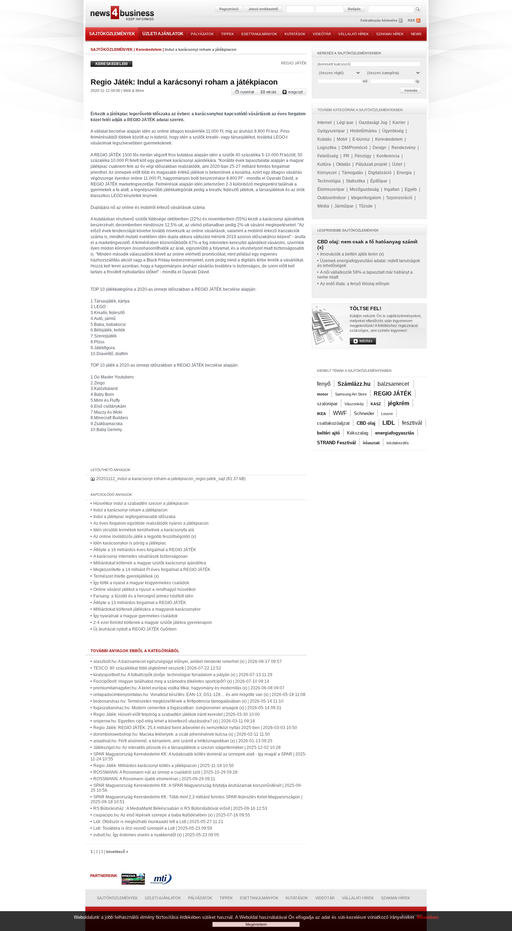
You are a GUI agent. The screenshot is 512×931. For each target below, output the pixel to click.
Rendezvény (403, 147)
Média (323, 206)
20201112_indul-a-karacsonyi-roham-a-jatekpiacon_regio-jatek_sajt (160, 478)
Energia (404, 172)
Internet (324, 122)
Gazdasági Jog (373, 122)
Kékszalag (357, 433)
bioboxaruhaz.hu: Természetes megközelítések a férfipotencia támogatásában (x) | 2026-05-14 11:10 (188, 701)
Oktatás (343, 164)
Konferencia (388, 156)
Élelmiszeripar (330, 189)
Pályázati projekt (371, 164)
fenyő (324, 384)
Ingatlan (391, 189)
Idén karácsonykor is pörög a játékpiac (129, 543)
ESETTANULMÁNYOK (259, 34)
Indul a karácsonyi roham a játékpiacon (130, 510)
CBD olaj (366, 423)
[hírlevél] (381, 20)
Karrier (399, 122)
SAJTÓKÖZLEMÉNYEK (112, 33)
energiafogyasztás (394, 433)
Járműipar (344, 206)
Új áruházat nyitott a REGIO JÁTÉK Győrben (135, 629)
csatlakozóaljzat (333, 423)
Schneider (364, 413)
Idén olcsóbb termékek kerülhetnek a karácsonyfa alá (143, 529)
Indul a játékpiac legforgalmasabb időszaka (134, 516)
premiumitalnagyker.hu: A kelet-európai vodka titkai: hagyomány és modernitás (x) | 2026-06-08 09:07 (189, 688)
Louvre (387, 414)
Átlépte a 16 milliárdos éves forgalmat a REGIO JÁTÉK (144, 549)
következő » (117, 852)
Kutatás (324, 139)
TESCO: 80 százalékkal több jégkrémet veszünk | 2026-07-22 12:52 (157, 668)
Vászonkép (354, 404)
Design (379, 147)
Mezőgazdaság (364, 189)
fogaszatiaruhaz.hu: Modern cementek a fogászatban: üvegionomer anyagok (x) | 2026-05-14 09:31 (187, 707)
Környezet (326, 172)
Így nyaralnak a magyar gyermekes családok (135, 615)
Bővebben (428, 917)
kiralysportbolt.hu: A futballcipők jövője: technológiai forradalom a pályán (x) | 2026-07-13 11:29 (182, 674)
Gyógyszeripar (331, 130)
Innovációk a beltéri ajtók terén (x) (352, 254)
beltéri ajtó (328, 433)
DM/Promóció (354, 147)
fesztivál (412, 423)
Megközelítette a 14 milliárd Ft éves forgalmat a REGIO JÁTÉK (151, 569)
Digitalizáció (379, 172)
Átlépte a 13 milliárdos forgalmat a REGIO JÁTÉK (139, 602)
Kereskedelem (149, 49)
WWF (340, 413)
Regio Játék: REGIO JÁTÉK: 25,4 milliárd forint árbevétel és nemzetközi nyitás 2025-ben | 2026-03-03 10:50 (195, 727)
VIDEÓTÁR (322, 34)
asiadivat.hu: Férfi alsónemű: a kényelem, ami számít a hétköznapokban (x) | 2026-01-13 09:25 (182, 740)
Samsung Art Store (351, 394)
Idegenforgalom (366, 197)
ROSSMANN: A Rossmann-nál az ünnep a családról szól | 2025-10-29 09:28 (165, 772)
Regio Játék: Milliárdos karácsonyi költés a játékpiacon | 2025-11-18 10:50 (163, 765)
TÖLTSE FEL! (365, 308)
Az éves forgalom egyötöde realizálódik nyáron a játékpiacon (151, 523)
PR (346, 156)
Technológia (329, 181)
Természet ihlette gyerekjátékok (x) (126, 576)
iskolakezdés (398, 443)
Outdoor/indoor (331, 197)
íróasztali (371, 443)
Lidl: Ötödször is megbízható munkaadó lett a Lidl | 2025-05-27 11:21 (158, 821)
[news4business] (122, 14)
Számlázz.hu (354, 384)
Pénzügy (363, 156)
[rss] (414, 20)
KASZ (376, 404)
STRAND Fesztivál (336, 442)
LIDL (388, 423)
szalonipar (327, 403)
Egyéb (411, 189)
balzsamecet (394, 384)
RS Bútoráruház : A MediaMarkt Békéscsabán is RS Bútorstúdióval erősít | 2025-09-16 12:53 (180, 808)
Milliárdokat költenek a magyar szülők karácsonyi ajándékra (149, 563)
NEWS (416, 34)
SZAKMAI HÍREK (390, 34)
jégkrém (398, 403)
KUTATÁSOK (295, 34)
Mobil (342, 139)
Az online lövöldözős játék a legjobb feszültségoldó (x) (144, 536)
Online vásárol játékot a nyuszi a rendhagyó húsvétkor (144, 589)
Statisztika (355, 181)
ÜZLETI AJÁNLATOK (163, 33)
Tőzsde (366, 206)
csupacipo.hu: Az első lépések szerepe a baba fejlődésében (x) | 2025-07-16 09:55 (171, 815)
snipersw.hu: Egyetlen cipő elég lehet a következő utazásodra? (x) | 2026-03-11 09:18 (174, 721)
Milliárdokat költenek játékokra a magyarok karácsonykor (147, 609)
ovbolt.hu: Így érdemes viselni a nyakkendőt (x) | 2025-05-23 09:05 (156, 834)
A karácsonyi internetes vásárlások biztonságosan (140, 556)
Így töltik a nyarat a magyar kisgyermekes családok (141, 582)
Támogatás (352, 172)
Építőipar (378, 181)
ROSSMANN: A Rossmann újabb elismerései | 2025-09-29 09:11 (154, 778)
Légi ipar (345, 122)
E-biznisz (361, 139)
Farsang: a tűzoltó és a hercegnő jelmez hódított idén (143, 596)
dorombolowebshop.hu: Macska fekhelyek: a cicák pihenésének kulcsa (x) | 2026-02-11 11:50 (181, 734)
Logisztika (326, 147)
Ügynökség (393, 130)
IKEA (321, 414)
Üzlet (397, 164)
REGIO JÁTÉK (294, 63)
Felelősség (327, 156)
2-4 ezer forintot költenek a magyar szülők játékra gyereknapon (152, 622)
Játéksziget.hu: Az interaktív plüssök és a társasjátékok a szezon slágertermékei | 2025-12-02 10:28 (187, 747)
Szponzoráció (399, 197)
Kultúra (324, 164)
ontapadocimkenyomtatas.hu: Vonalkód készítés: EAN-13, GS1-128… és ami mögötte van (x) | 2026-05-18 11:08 (199, 694)
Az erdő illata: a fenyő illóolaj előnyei (354, 283)
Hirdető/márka (363, 130)
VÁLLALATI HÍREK (353, 34)
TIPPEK (227, 34)
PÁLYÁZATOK (202, 34)
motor (322, 394)
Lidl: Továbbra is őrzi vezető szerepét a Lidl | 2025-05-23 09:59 (152, 828)
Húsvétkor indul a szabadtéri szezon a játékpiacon (140, 503)
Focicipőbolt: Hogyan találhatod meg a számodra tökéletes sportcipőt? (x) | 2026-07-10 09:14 (181, 681)
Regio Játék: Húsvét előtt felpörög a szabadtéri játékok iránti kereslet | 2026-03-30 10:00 (176, 714)
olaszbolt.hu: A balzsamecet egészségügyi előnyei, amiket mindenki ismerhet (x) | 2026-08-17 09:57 (187, 661)
